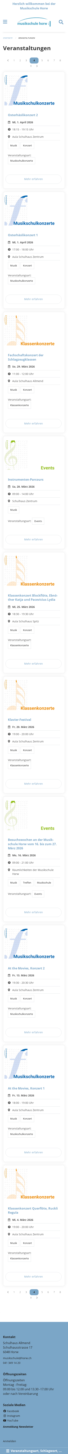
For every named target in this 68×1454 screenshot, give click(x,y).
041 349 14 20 (11, 1363)
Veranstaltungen (26, 38)
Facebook (12, 1411)
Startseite (7, 38)
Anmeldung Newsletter (18, 1426)
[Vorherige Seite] (8, 60)
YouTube (12, 1420)
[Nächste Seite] (37, 66)
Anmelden (9, 1441)
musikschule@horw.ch (17, 1358)
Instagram (13, 1416)
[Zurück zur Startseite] (34, 22)
